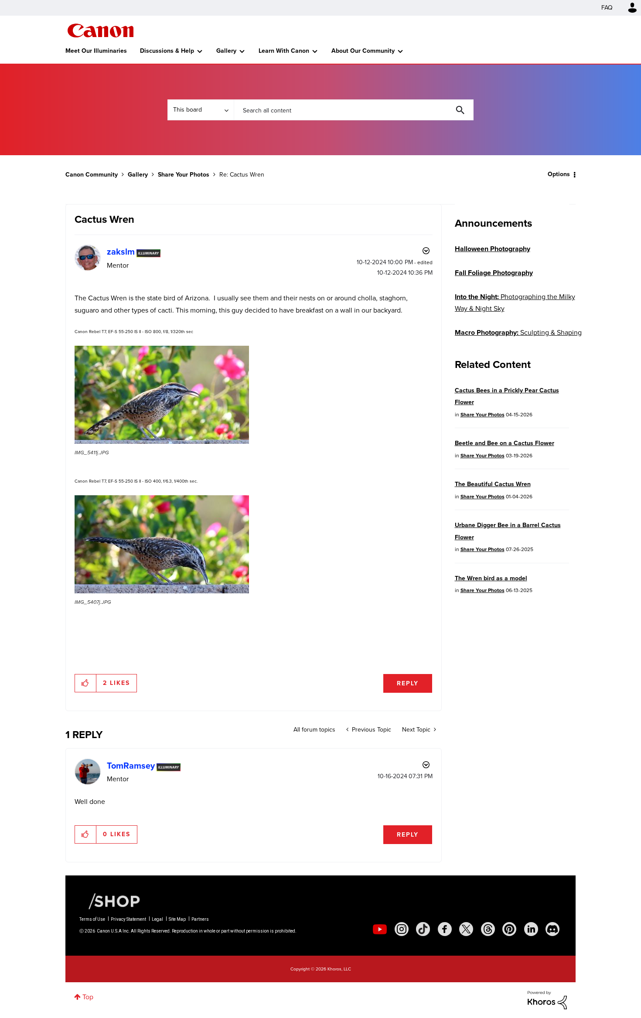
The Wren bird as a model (491, 578)
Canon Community (100, 30)
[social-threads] (488, 929)
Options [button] (559, 174)
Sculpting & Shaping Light (518, 338)
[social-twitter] (466, 929)
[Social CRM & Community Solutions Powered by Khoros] (547, 999)
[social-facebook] (445, 929)
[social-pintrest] (509, 929)
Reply (408, 683)
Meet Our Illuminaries (96, 50)
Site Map (177, 919)
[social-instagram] (402, 929)
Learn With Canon (284, 50)
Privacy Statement (128, 919)
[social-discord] (552, 929)
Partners (200, 919)
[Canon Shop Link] (109, 901)
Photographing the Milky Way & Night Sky (515, 302)
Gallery (226, 50)
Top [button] (87, 997)
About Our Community (363, 50)
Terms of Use (92, 919)
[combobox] (354, 109)
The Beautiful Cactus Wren (493, 484)
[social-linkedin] (531, 929)
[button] (162, 395)
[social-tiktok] (423, 929)
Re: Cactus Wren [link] (241, 174)
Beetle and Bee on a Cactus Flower (504, 443)
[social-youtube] (380, 929)
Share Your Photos (183, 174)
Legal (157, 919)
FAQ (607, 7)
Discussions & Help (167, 50)
